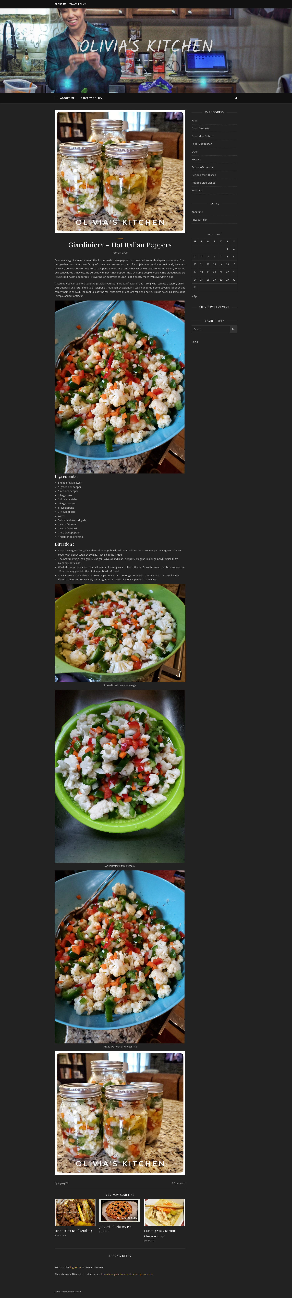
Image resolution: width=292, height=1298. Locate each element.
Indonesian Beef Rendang (73, 1231)
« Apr (195, 296)
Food (120, 238)
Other (195, 151)
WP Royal (76, 1291)
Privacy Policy (77, 4)
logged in (75, 1267)
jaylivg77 (63, 1183)
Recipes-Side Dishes (203, 182)
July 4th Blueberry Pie (115, 1227)
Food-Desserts (201, 128)
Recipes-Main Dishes (204, 175)
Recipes (196, 159)
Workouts (197, 190)
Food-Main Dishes (202, 136)
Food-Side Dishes (202, 143)
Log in (195, 341)
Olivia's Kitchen (146, 47)
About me (60, 4)
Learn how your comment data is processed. (127, 1274)
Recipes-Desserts (202, 167)
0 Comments (178, 1183)
